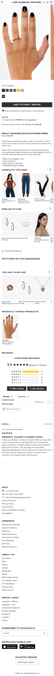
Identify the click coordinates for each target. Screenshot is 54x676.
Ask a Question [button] (38, 388)
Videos (5, 564)
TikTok (4, 620)
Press (4, 561)
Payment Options (9, 528)
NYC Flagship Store (10, 577)
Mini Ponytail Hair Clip (9, 303)
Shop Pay (6, 531)
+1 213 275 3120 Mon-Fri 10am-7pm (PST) (12, 492)
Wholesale (6, 571)
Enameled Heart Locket (40, 302)
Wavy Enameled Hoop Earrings (9, 239)
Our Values (6, 558)
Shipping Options (9, 534)
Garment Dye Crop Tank (8, 201)
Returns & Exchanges (11, 524)
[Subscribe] (44, 633)
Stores (4, 574)
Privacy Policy (8, 504)
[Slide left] (24, 77)
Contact (5, 568)
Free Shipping (8, 540)
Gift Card (5, 543)
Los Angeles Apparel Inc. (30, 673)
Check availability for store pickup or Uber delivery (24, 111)
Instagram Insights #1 (11, 608)
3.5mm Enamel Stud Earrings (41, 240)
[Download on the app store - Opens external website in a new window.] (10, 648)
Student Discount (9, 547)
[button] (2, 2)
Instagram (32, 259)
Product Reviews (9, 611)
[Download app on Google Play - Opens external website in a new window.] (27, 648)
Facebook (6, 614)
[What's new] (47, 2)
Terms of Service (9, 500)
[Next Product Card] (50, 169)
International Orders (10, 537)
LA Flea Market (8, 584)
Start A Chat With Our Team (13, 510)
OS (3, 96)
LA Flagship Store (9, 580)
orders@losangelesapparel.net (18, 497)
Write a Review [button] (18, 388)
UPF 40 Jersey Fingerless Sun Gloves (42, 200)
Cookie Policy (7, 507)
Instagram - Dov (8, 604)
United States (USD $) (25, 662)
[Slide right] (30, 77)
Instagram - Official (10, 601)
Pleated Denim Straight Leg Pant (24, 201)
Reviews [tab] (6, 396)
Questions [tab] (22, 396)
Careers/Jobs (7, 587)
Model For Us (7, 590)
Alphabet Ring (23, 238)
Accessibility (7, 513)
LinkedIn (5, 617)
